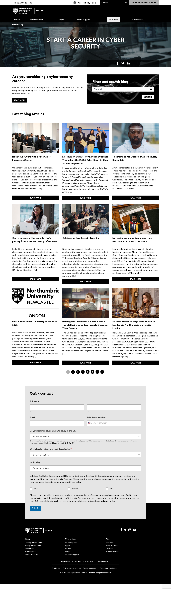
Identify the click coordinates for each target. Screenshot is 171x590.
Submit (148, 96)
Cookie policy (102, 561)
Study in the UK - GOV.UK (63, 443)
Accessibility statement (71, 561)
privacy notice (108, 501)
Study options (30, 551)
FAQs (67, 551)
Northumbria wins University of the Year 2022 (34, 323)
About (108, 539)
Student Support (82, 19)
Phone (74, 488)
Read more (20, 100)
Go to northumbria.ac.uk (144, 2)
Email (33, 417)
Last (88, 411)
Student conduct (90, 568)
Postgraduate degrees (34, 545)
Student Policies (112, 551)
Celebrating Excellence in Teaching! (81, 237)
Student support (72, 554)
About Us (113, 19)
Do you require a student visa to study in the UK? (53, 431)
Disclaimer (56, 568)
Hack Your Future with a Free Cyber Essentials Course (31, 158)
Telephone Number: (97, 417)
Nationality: (36, 462)
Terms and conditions (108, 568)
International (36, 19)
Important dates (31, 554)
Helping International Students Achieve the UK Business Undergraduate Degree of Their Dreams (85, 325)
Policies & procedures (72, 568)
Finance (68, 548)
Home (15, 24)
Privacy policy (89, 561)
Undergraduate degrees (34, 542)
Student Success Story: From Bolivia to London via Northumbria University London (133, 325)
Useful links (70, 539)
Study (17, 19)
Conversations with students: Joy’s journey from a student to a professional (34, 239)
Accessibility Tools (87, 2)
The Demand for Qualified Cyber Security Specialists (134, 158)
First (31, 411)
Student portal (71, 542)
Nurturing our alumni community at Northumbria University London (132, 239)
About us (109, 542)
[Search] (126, 2)
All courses (29, 548)
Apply (61, 19)
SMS (112, 488)
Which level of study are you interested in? (51, 449)
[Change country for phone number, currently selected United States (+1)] (90, 423)
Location (109, 548)
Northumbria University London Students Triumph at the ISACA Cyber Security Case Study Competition (85, 160)
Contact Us (136, 19)
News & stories (112, 545)
